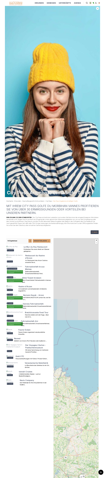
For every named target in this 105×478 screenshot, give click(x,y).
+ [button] (96, 240)
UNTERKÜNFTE (65, 3)
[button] (82, 475)
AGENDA (77, 3)
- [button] (96, 243)
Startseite (9, 201)
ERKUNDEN (39, 3)
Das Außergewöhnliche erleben (33, 201)
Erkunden (17, 201)
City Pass (49, 201)
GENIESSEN (51, 3)
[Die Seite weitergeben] (97, 8)
